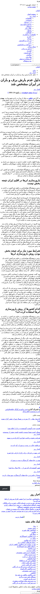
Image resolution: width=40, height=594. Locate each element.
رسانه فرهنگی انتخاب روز (27, 542)
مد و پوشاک (27, 61)
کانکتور (33, 573)
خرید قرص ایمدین (29, 579)
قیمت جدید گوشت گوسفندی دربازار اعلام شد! (24, 428)
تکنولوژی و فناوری (29, 34)
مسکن (29, 30)
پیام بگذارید (36, 483)
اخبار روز (32, 16)
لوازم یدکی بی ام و (29, 557)
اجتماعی (28, 20)
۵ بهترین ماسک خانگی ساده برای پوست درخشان (23, 509)
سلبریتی (28, 57)
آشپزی (29, 51)
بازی (29, 43)
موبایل (29, 38)
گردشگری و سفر (25, 59)
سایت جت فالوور (30, 540)
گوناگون (28, 32)
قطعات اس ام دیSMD (27, 561)
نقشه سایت (32, 7)
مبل (34, 526)
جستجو (37, 485)
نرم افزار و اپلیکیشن (24, 45)
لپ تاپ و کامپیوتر (25, 41)
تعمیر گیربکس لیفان (29, 563)
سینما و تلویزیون (25, 24)
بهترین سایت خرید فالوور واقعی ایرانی (22, 544)
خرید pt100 (32, 548)
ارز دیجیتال (27, 22)
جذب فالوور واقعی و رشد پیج (25, 575)
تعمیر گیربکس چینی (29, 565)
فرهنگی (28, 26)
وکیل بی (33, 538)
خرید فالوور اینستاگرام (28, 536)
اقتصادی (28, 18)
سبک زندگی (32, 47)
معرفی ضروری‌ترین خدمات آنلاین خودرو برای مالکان (21, 503)
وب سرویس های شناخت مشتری (24, 581)
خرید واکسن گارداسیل (28, 569)
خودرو (29, 36)
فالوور (33, 532)
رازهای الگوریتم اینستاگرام (26, 546)
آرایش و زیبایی (26, 49)
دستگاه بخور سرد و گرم (27, 577)
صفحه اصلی (31, 14)
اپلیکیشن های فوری (29, 530)
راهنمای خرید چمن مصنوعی (26, 552)
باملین (38, 10)
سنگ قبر (33, 534)
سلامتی (28, 55)
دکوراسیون (27, 53)
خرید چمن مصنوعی (29, 571)
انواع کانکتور (31, 559)
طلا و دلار (28, 28)
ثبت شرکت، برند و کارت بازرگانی (24, 567)
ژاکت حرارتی (31, 550)
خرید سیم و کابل (30, 554)
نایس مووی (32, 528)
